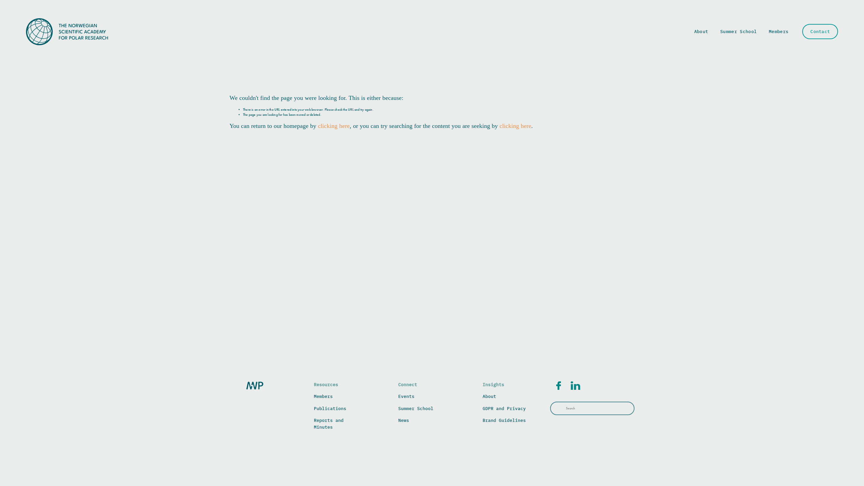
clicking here (334, 126)
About (701, 31)
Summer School (738, 31)
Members (778, 31)
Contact (820, 31)
